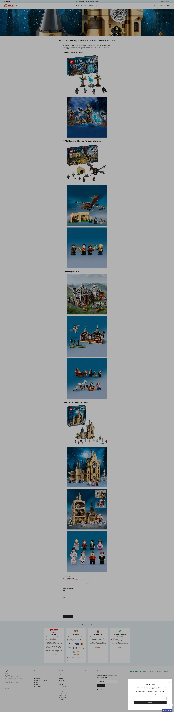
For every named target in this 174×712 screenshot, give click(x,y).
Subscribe (150, 702)
